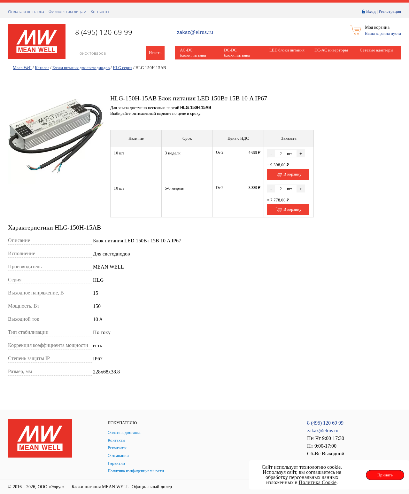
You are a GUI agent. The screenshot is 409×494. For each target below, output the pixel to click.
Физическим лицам (67, 11)
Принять (385, 475)
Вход (371, 11)
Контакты (100, 11)
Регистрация (390, 11)
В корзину (292, 174)
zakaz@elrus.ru (195, 32)
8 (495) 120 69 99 (325, 423)
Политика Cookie (317, 482)
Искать (155, 52)
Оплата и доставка (26, 11)
